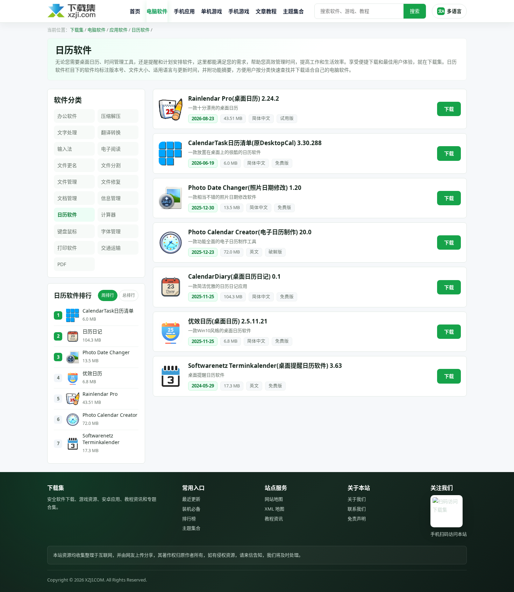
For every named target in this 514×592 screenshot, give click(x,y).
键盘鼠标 (67, 231)
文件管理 (67, 181)
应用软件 (118, 30)
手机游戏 (238, 11)
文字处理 (67, 132)
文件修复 (111, 181)
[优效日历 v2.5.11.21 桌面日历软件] (171, 332)
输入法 (64, 148)
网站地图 (274, 499)
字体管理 (111, 231)
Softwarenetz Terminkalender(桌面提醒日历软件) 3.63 (265, 366)
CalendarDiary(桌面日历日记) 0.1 (234, 276)
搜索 (415, 11)
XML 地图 (274, 509)
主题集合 (293, 11)
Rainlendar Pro (100, 394)
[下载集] (85, 11)
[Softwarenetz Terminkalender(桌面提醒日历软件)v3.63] (171, 376)
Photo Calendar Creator (110, 415)
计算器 (108, 214)
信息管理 (111, 198)
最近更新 (191, 499)
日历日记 (92, 331)
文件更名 (67, 165)
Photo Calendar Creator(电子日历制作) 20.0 (250, 232)
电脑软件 (157, 11)
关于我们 (357, 499)
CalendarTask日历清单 (108, 311)
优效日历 (92, 373)
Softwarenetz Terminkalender (101, 439)
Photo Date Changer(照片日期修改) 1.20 (244, 188)
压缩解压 (111, 116)
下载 (449, 109)
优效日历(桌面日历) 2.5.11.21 (227, 321)
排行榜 (189, 518)
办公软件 (67, 116)
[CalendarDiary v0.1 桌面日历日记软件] (171, 287)
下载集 (77, 30)
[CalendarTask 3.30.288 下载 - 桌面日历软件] (171, 153)
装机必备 (191, 509)
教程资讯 (274, 518)
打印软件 (67, 247)
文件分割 (111, 165)
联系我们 (357, 509)
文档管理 (67, 198)
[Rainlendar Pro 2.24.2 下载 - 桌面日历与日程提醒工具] (171, 109)
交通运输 (111, 247)
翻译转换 (111, 132)
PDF (61, 264)
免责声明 (357, 518)
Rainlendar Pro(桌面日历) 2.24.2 (233, 98)
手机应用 (184, 11)
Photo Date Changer (106, 352)
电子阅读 (111, 148)
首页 (135, 11)
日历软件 (140, 30)
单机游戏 (211, 11)
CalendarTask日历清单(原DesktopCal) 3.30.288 (255, 143)
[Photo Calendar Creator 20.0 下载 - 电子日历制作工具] (171, 243)
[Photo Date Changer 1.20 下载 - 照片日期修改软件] (171, 198)
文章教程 (266, 11)
